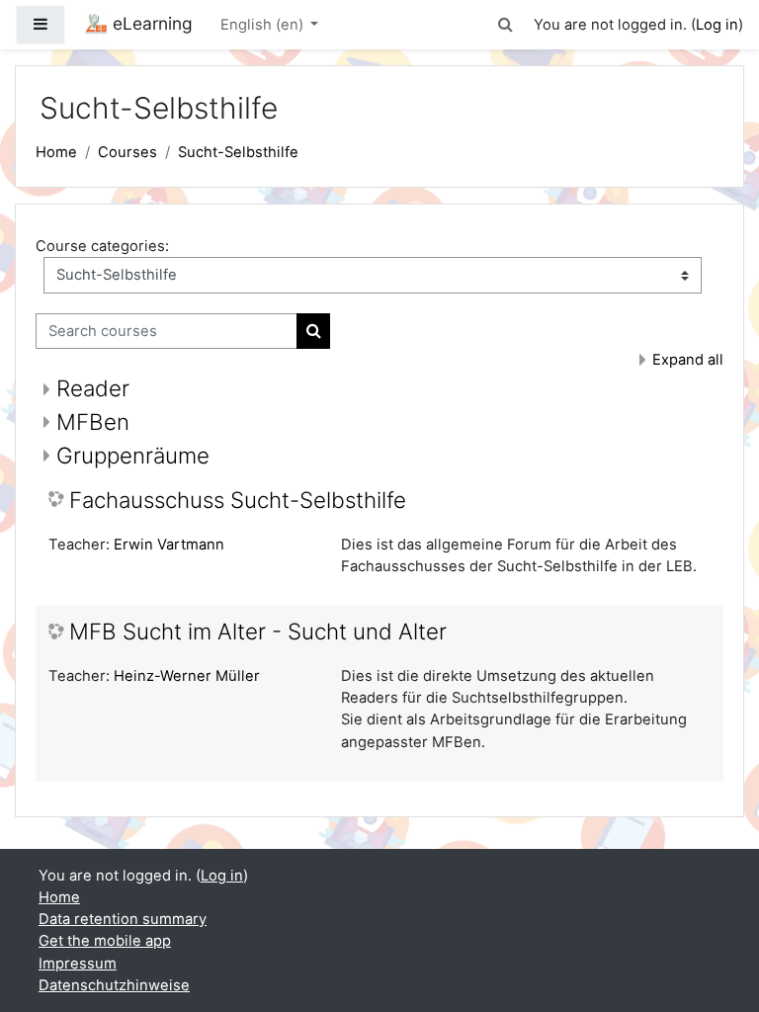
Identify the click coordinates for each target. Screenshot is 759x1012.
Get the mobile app (105, 941)
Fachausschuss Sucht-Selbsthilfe (237, 500)
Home (56, 152)
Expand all (687, 360)
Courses (127, 152)
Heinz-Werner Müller (187, 676)
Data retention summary (123, 919)
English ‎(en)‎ (263, 25)
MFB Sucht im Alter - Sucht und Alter (258, 631)
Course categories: (102, 246)
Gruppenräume (133, 455)
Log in (717, 25)
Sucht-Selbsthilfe (238, 152)
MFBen (92, 421)
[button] (506, 24)
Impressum (78, 963)
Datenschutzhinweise (114, 985)
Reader (92, 388)
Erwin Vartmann (169, 544)
